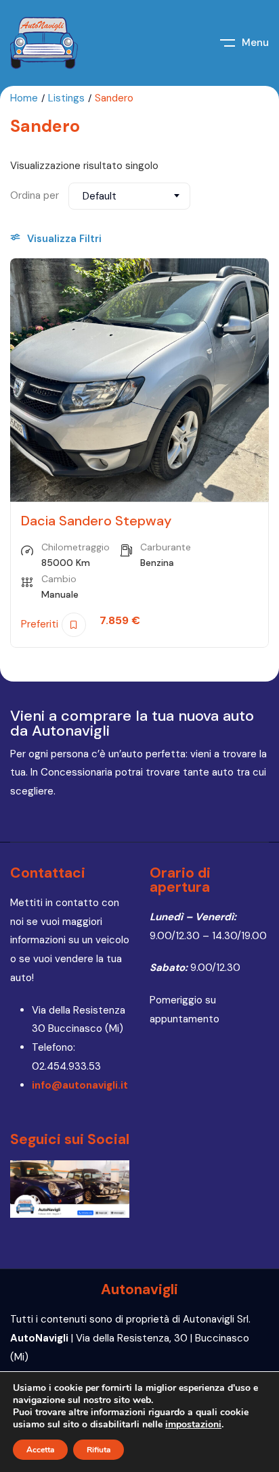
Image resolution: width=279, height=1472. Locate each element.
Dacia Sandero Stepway (96, 520)
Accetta (40, 1449)
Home (24, 98)
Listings (66, 98)
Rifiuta (98, 1449)
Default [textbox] (99, 196)
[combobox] (129, 196)
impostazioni (193, 1425)
